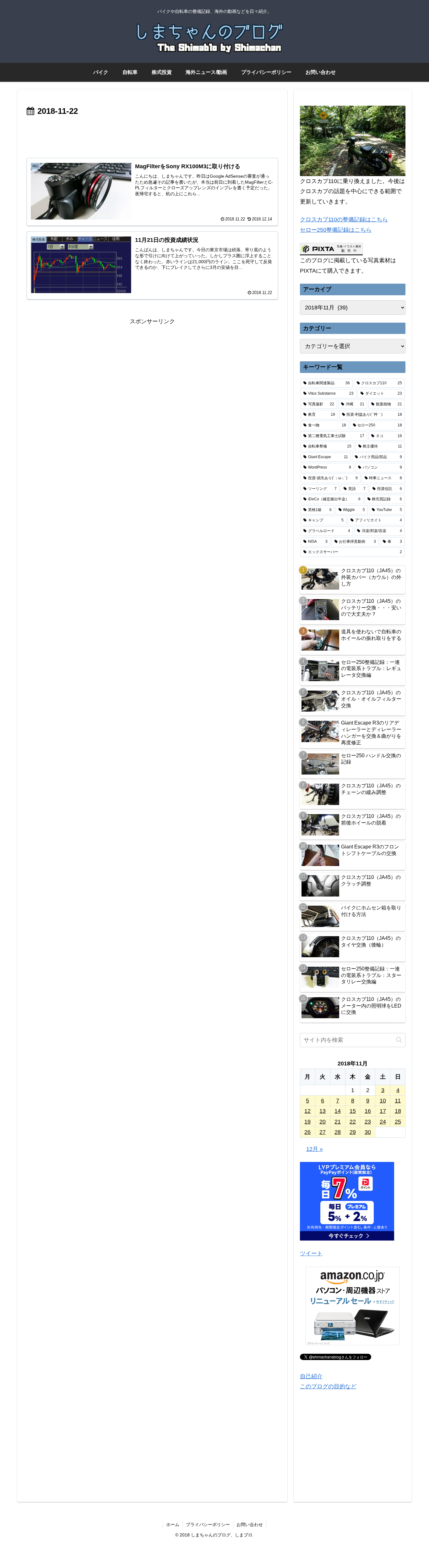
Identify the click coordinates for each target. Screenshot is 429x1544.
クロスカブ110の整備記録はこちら (344, 219)
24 (383, 1122)
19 (307, 1122)
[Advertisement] (152, 136)
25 (398, 1122)
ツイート (311, 1253)
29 (353, 1132)
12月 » (314, 1149)
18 (398, 1111)
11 (398, 1100)
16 (368, 1111)
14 (337, 1111)
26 (307, 1132)
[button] (399, 1039)
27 (322, 1132)
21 (337, 1122)
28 (337, 1132)
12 (307, 1111)
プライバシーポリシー (208, 1524)
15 (353, 1111)
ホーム (172, 1524)
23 (368, 1122)
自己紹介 (311, 1376)
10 (383, 1100)
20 (322, 1122)
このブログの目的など (328, 1386)
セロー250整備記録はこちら (336, 230)
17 (383, 1111)
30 (368, 1132)
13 (322, 1111)
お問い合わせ (249, 1524)
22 (353, 1122)
